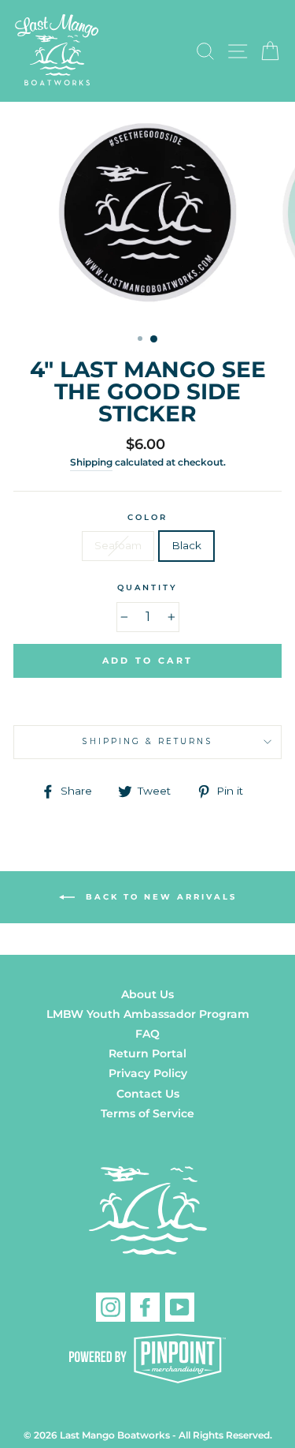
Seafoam (118, 545)
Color (147, 517)
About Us (147, 994)
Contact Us (147, 1093)
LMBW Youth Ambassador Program (147, 1014)
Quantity (147, 587)
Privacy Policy (148, 1073)
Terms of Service (147, 1113)
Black (186, 545)
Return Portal (147, 1053)
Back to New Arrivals (159, 897)
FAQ (147, 1033)
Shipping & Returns (147, 741)
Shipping (91, 462)
